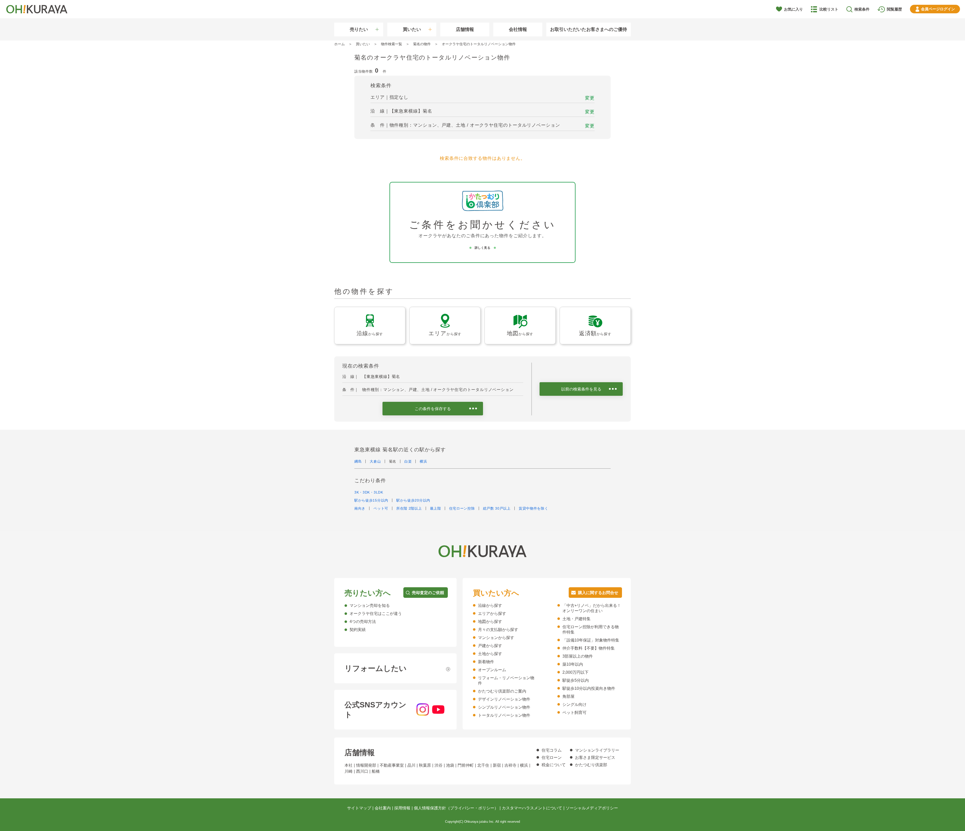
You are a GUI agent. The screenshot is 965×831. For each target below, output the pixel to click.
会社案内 (383, 808)
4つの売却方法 (363, 621)
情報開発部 (366, 765)
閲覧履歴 (894, 9)
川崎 (349, 771)
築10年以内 (572, 664)
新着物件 (486, 662)
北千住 (483, 765)
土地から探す (490, 654)
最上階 (435, 508)
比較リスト (828, 9)
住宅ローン (552, 757)
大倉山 (375, 461)
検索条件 (862, 9)
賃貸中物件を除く (533, 508)
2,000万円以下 (575, 672)
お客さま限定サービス (595, 757)
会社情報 (518, 29)
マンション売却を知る (370, 605)
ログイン (938, 9)
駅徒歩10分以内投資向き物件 (588, 688)
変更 (590, 98)
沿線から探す (490, 605)
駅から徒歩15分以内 (371, 500)
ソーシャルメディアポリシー (592, 808)
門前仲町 (466, 765)
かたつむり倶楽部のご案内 (502, 691)
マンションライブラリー (597, 750)
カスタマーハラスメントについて (532, 808)
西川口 (362, 771)
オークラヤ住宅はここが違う (376, 613)
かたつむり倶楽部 (591, 765)
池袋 (450, 765)
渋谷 (439, 765)
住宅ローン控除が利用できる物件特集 (590, 629)
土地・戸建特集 (576, 619)
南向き (359, 508)
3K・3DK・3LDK (368, 492)
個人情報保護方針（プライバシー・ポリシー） (456, 808)
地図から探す (490, 621)
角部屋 (568, 696)
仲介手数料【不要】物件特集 (588, 648)
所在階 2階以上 (409, 508)
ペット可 (380, 508)
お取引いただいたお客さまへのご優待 (588, 29)
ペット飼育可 (574, 712)
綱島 (358, 461)
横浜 (423, 461)
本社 (349, 765)
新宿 (497, 765)
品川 (411, 765)
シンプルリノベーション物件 (504, 707)
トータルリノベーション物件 (504, 715)
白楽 (408, 461)
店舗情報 (465, 29)
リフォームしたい (376, 668)
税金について (554, 765)
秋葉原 (425, 765)
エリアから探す (492, 613)
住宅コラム (552, 750)
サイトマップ (359, 808)
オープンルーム (492, 670)
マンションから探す (496, 638)
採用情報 (402, 808)
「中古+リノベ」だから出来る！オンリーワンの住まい (591, 608)
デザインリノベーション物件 (504, 699)
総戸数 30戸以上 (497, 508)
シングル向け (574, 704)
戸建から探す (490, 646)
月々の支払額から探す (498, 629)
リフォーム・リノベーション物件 (506, 680)
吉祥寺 (510, 765)
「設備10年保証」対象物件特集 (590, 640)
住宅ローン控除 (462, 508)
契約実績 (358, 629)
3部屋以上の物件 (577, 656)
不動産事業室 (392, 765)
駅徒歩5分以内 (575, 680)
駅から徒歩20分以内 (413, 500)
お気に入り (793, 9)
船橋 (376, 771)
